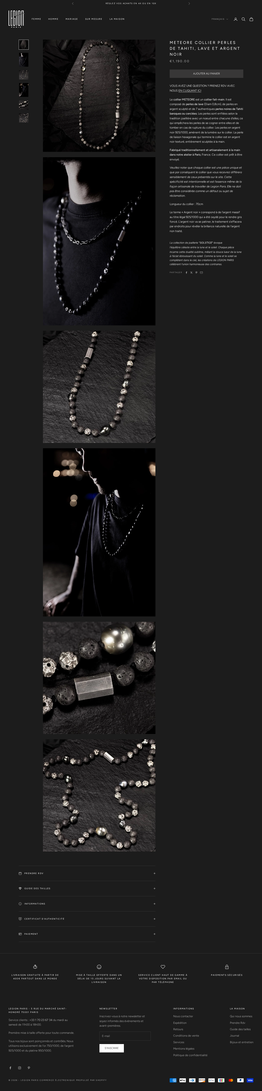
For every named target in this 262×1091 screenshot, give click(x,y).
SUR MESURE (93, 19)
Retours (178, 1029)
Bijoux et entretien (241, 1042)
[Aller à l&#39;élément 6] (24, 118)
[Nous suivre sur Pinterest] (29, 1068)
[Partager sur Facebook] (186, 272)
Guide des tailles (240, 1029)
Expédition (180, 1023)
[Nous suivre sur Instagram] (19, 1068)
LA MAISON (117, 19)
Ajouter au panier (206, 73)
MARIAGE (72, 19)
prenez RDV (168, 3)
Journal (234, 1035)
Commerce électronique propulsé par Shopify (73, 1080)
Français (218, 19)
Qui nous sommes (241, 1016)
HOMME (53, 19)
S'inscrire (112, 1048)
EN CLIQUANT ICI (189, 90)
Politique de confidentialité (190, 1055)
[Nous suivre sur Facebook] (10, 1068)
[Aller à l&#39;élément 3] (24, 75)
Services (178, 1042)
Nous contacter (183, 1016)
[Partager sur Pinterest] (196, 272)
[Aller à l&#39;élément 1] (24, 45)
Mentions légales (183, 1048)
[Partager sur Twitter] (191, 272)
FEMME (36, 19)
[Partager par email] (201, 272)
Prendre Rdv (237, 1023)
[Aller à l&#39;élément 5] (24, 105)
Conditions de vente (186, 1035)
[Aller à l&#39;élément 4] (24, 90)
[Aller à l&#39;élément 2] (24, 59)
